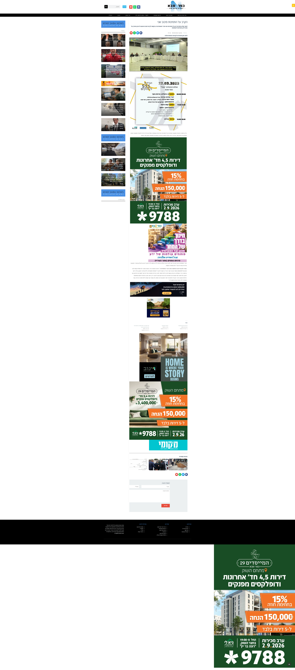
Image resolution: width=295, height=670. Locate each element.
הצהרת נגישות (185, 531)
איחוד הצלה (140, 531)
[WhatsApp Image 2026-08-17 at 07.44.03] (163, 357)
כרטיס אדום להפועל (182, 325)
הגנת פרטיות (185, 528)
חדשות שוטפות (157, 15)
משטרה (141, 528)
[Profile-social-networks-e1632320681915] (168, 445)
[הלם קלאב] (158, 289)
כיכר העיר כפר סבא (182, 15)
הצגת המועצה (165, 325)
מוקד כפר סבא (140, 527)
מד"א (142, 530)
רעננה (118, 15)
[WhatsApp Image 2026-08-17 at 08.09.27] (158, 410)
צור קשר (186, 530)
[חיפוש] (106, 6)
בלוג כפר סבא (162, 533)
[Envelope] (130, 7)
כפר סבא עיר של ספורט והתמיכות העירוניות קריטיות (141, 326)
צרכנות (164, 531)
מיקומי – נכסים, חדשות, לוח (142, 15)
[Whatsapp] (134, 7)
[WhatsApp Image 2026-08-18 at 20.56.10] (158, 180)
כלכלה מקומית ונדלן (161, 535)
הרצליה (110, 15)
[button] (293, 5)
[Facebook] (138, 7)
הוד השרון (128, 15)
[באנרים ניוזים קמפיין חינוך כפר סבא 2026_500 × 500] (167, 242)
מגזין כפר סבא (169, 15)
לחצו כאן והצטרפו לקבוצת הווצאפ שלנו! (176, 35)
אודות (187, 527)
